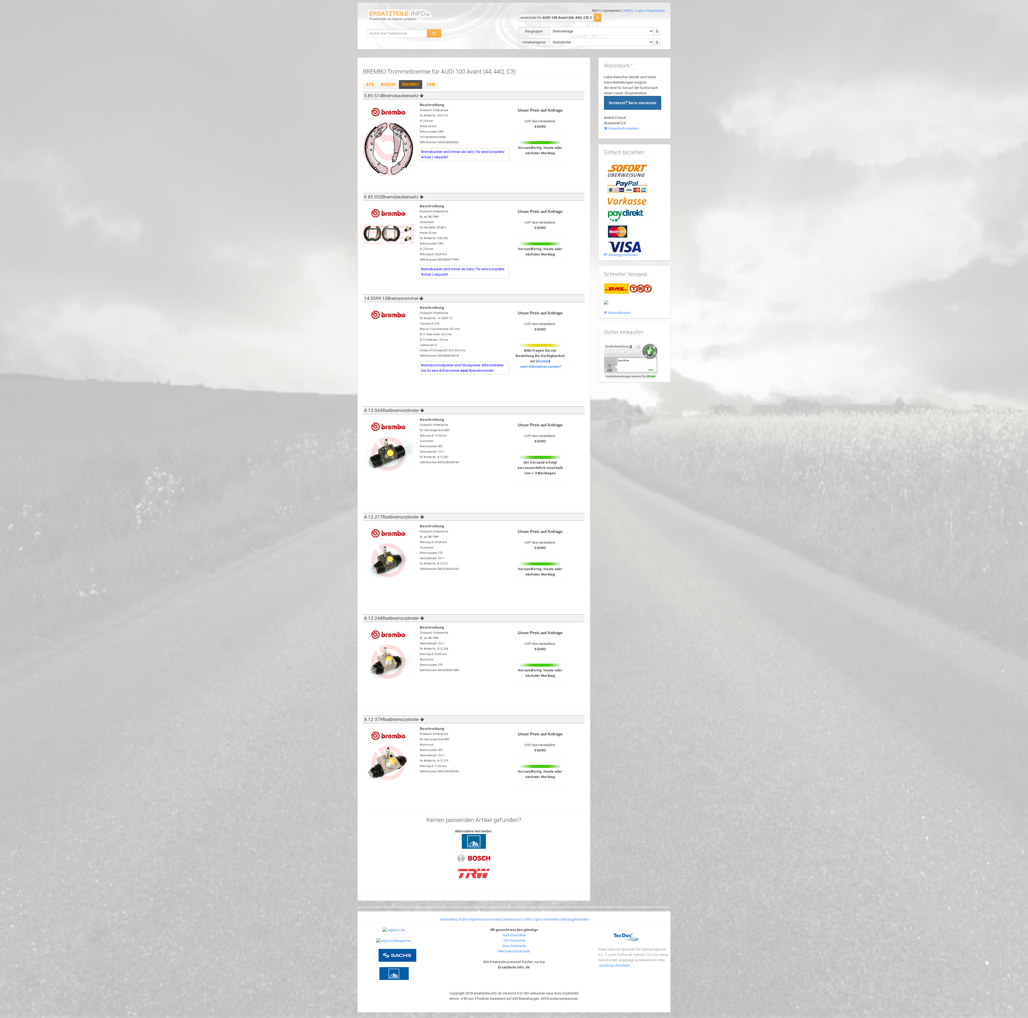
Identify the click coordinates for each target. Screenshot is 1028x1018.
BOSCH (388, 84)
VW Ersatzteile (514, 940)
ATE (370, 84)
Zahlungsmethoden (622, 255)
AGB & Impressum (472, 919)
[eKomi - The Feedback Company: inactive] (630, 361)
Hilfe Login (532, 919)
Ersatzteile (448, 919)
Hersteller (550, 919)
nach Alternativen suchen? (540, 367)
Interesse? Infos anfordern (632, 102)
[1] (597, 17)
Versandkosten (618, 313)
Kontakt (543, 361)
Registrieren (655, 11)
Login (639, 11)
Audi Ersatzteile (514, 935)
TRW (430, 84)
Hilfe (626, 11)
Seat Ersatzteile (514, 946)
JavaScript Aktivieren (614, 965)
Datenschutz (512, 919)
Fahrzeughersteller (574, 919)
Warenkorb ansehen (623, 128)
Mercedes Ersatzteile (514, 951)
